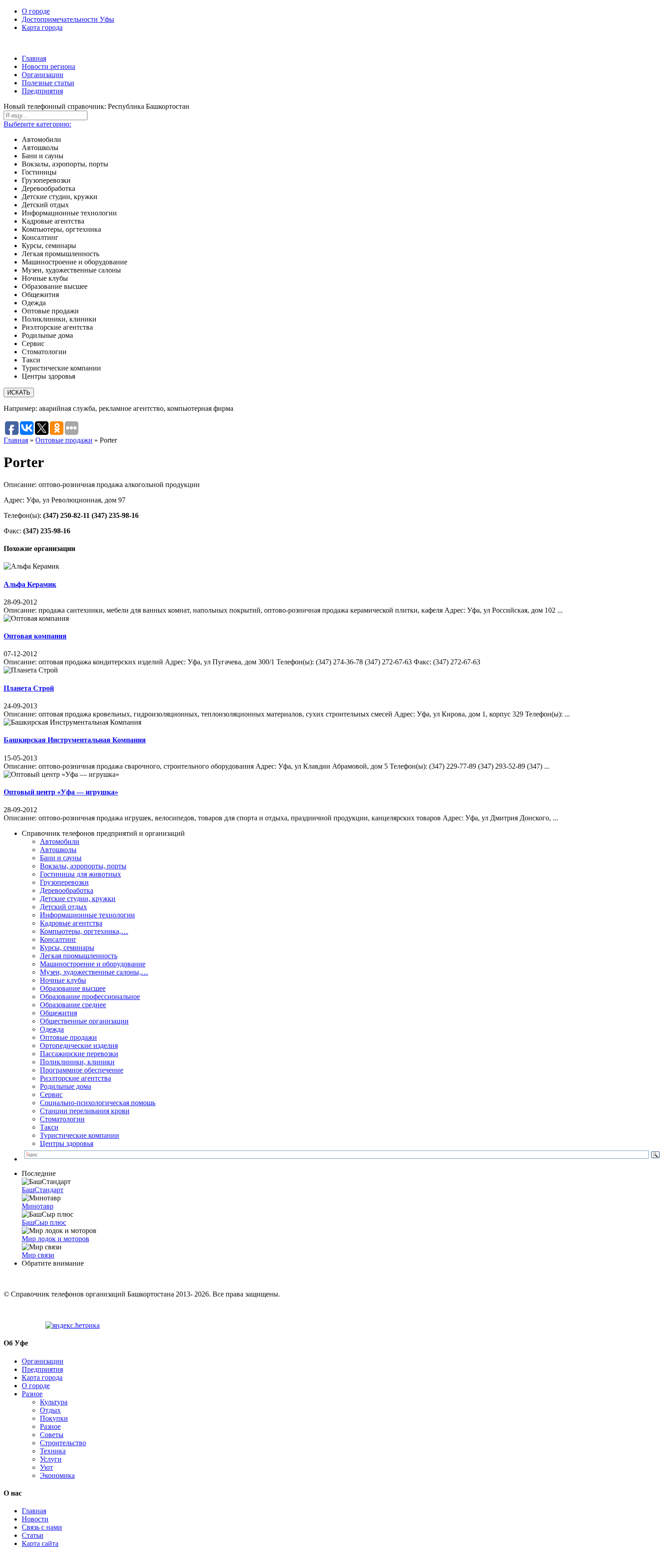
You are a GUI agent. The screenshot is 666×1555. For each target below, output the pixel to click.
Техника (53, 1451)
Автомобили (59, 841)
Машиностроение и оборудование (92, 964)
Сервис (51, 1094)
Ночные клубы (63, 980)
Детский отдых (63, 907)
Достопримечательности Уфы (68, 19)
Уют (46, 1467)
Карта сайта (40, 1543)
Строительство (63, 1443)
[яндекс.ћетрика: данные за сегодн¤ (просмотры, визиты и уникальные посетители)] (72, 1325)
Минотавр (37, 1206)
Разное (32, 1394)
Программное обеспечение (81, 1070)
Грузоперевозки (64, 882)
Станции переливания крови (85, 1111)
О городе (36, 11)
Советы (51, 1434)
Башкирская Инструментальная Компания (75, 740)
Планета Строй (29, 688)
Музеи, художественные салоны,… (94, 972)
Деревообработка (66, 890)
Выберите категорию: (37, 124)
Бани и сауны (61, 858)
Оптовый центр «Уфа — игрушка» (61, 792)
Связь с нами (42, 1527)
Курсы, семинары (67, 947)
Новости (35, 1519)
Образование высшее (73, 988)
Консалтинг (58, 939)
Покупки (54, 1418)
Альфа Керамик (30, 584)
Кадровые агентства (71, 923)
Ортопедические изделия (79, 1045)
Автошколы (58, 849)
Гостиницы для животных (80, 874)
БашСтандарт (42, 1190)
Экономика (57, 1475)
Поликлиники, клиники (77, 1062)
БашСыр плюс (44, 1222)
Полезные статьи (48, 83)
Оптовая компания (35, 636)
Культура (54, 1402)
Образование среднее (73, 1005)
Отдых (50, 1410)
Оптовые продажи (63, 440)
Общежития (58, 1013)
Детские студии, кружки (78, 898)
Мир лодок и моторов (55, 1239)
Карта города (42, 27)
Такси (49, 1127)
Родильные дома (65, 1086)
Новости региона (48, 66)
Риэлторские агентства (75, 1078)
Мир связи (38, 1255)
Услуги (51, 1459)
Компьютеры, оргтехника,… (84, 931)
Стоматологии (62, 1119)
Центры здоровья (66, 1143)
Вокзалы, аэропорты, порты (83, 866)
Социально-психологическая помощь (97, 1103)
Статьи (32, 1535)
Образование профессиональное (90, 996)
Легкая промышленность (78, 956)
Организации (42, 74)
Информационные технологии (87, 915)
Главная (34, 58)
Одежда (52, 1029)
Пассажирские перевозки (79, 1054)
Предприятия (42, 91)
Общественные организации (84, 1021)
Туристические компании (79, 1135)
